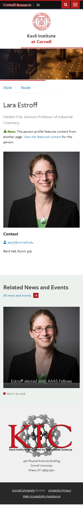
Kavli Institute (41, 38)
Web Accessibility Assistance (41, 496)
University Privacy (59, 490)
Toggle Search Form (65, 4)
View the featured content (42, 136)
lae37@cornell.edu (20, 242)
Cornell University (23, 490)
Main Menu (75, 4)
